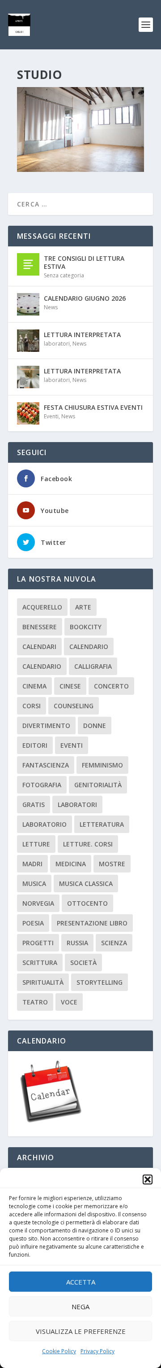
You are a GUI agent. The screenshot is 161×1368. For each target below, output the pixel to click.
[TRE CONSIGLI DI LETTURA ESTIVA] (28, 264)
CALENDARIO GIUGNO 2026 (85, 298)
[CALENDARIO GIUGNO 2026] (28, 304)
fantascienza (45, 765)
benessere (39, 627)
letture (36, 844)
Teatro (35, 1002)
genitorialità (98, 784)
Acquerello (42, 607)
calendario (88, 646)
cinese (70, 686)
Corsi (31, 706)
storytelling (99, 982)
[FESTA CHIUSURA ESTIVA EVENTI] (28, 413)
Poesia (33, 923)
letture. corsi (88, 844)
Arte (83, 607)
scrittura (39, 962)
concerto (111, 686)
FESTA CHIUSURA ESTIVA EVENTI (93, 407)
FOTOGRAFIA (41, 784)
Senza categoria (64, 275)
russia (77, 942)
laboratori (57, 343)
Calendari (39, 646)
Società (83, 962)
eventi (71, 745)
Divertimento (46, 725)
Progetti (38, 942)
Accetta (80, 1281)
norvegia (38, 903)
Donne (94, 725)
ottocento (87, 903)
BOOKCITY (86, 627)
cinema (34, 686)
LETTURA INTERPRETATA (82, 334)
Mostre (112, 863)
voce (69, 1002)
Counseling (73, 706)
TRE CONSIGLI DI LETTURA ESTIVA (84, 262)
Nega (80, 1306)
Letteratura (102, 824)
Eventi (51, 416)
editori (34, 745)
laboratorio (44, 824)
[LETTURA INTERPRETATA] (28, 340)
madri (32, 863)
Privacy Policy (97, 1351)
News (51, 307)
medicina (70, 863)
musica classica (86, 883)
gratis (33, 804)
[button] (147, 1179)
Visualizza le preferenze (81, 1331)
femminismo (102, 765)
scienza (114, 942)
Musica (34, 883)
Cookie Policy (59, 1351)
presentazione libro (92, 923)
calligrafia (93, 666)
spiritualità (43, 982)
